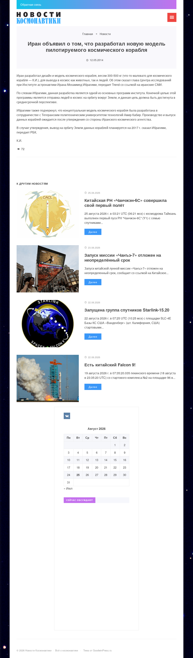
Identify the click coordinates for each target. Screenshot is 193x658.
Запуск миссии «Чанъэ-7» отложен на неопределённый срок (122, 257)
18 (78, 467)
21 (105, 467)
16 (124, 460)
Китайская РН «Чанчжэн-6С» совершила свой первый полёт (125, 202)
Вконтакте (67, 416)
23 (124, 467)
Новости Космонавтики (45, 19)
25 (78, 475)
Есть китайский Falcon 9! (110, 365)
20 (96, 467)
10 (68, 460)
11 (78, 460)
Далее (93, 232)
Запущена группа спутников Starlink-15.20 (126, 310)
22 (114, 467)
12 (87, 460)
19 (87, 467)
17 (68, 467)
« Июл (68, 488)
